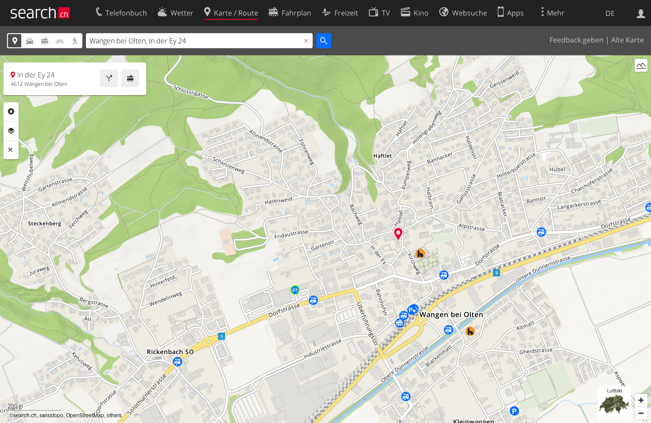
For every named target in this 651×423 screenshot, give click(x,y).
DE (610, 13)
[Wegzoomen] (641, 413)
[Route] (109, 78)
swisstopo (51, 415)
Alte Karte (627, 40)
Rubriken (11, 111)
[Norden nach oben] (641, 81)
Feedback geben (577, 40)
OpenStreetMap (85, 415)
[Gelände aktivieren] (641, 65)
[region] (325, 239)
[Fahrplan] (130, 78)
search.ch (25, 415)
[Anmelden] (641, 13)
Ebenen (11, 131)
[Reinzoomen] (641, 400)
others (114, 415)
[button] (398, 233)
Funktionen (11, 150)
